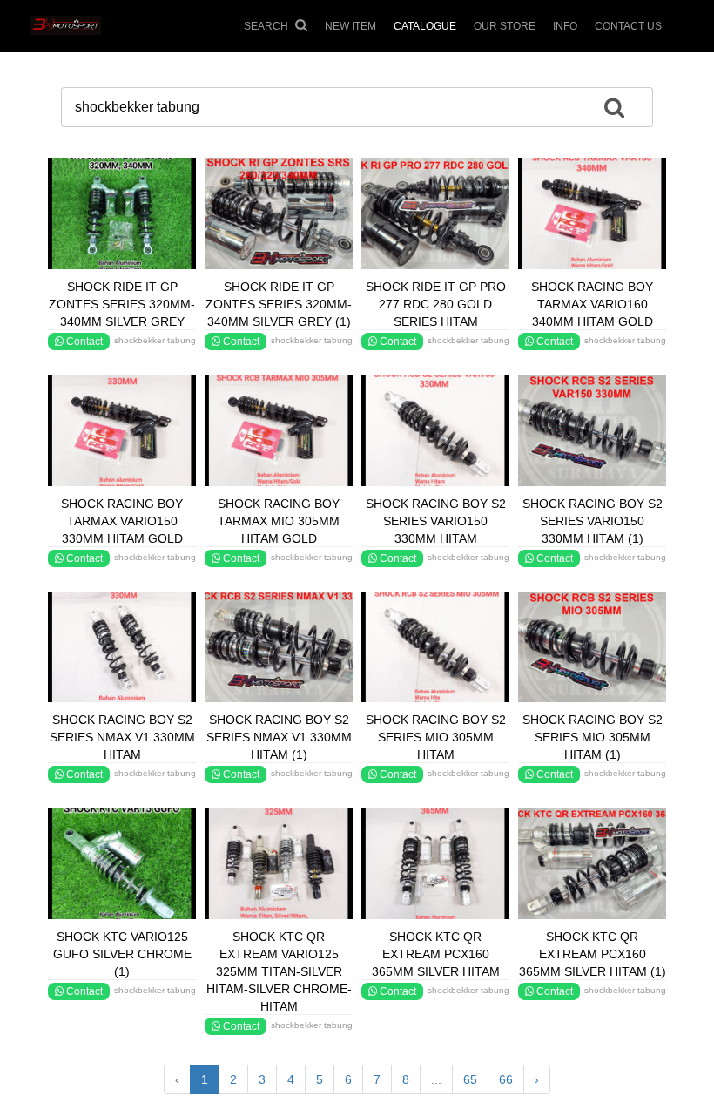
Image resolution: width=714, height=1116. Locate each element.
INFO (565, 26)
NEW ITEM (350, 26)
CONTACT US (628, 26)
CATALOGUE (425, 26)
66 (506, 1079)
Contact (83, 341)
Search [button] (267, 26)
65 (470, 1079)
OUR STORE (505, 26)
